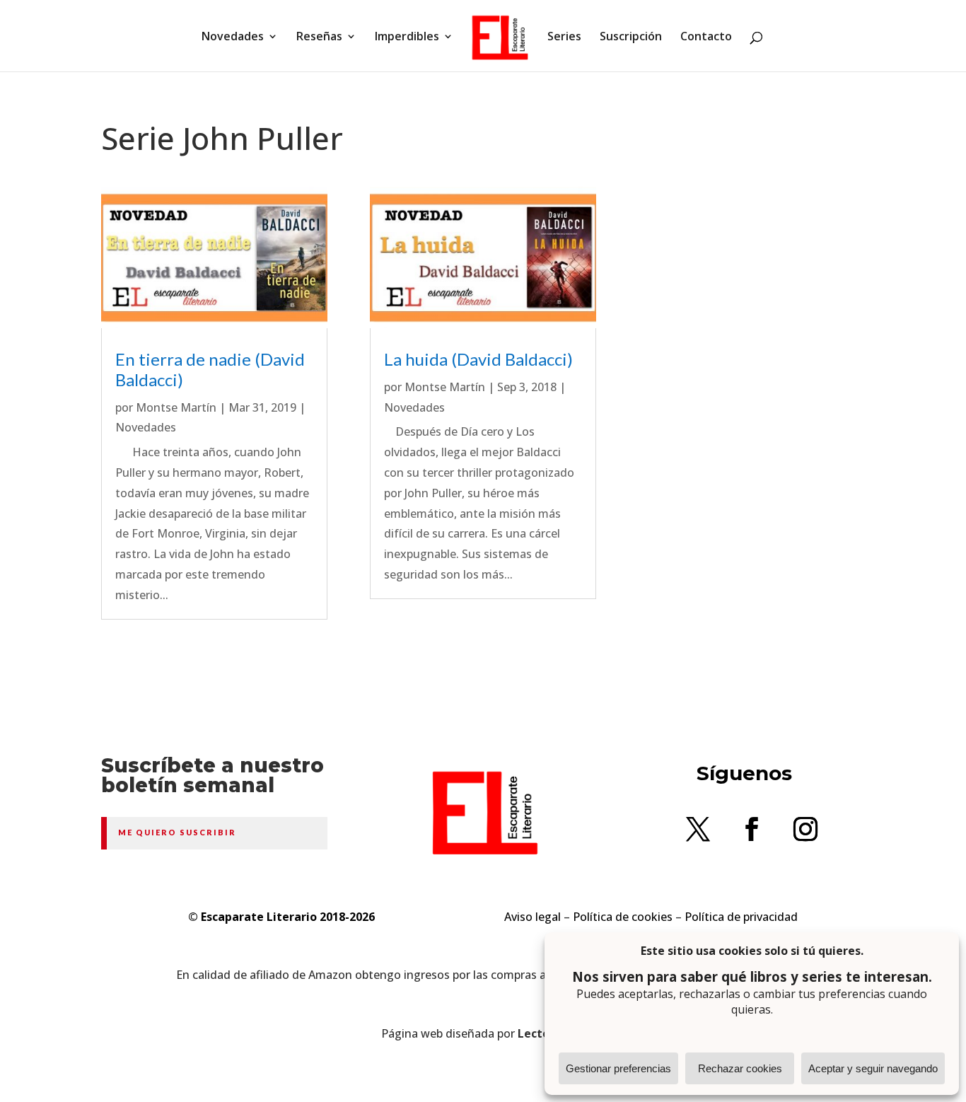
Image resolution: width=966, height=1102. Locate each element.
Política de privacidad (741, 916)
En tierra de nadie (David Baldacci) (210, 369)
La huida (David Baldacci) (478, 359)
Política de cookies (623, 916)
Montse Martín (176, 407)
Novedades (233, 37)
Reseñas (319, 37)
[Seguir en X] (698, 829)
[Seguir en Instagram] (805, 829)
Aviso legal (532, 916)
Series (564, 37)
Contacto (706, 37)
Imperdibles (407, 37)
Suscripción (631, 37)
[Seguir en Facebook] (752, 829)
